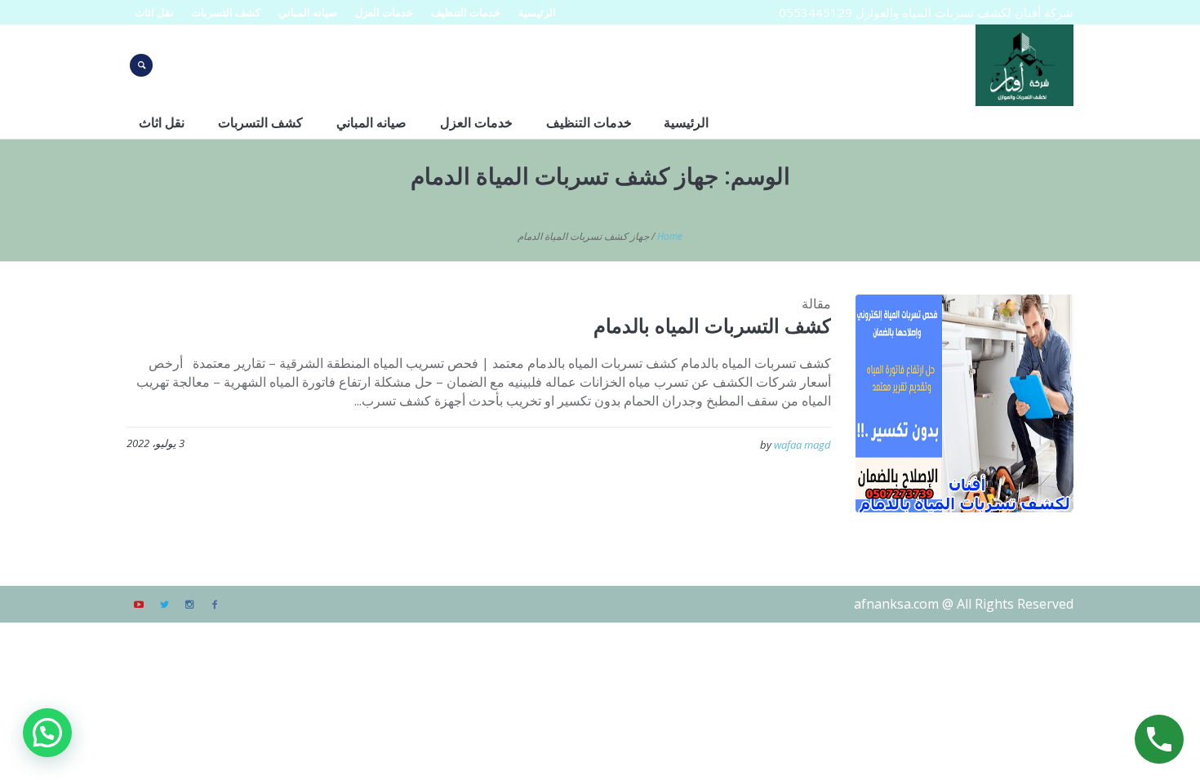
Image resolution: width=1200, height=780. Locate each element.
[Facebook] (215, 605)
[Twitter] (164, 605)
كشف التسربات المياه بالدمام (712, 325)
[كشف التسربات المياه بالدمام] (964, 403)
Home (669, 236)
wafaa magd (802, 444)
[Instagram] (189, 605)
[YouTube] (139, 605)
